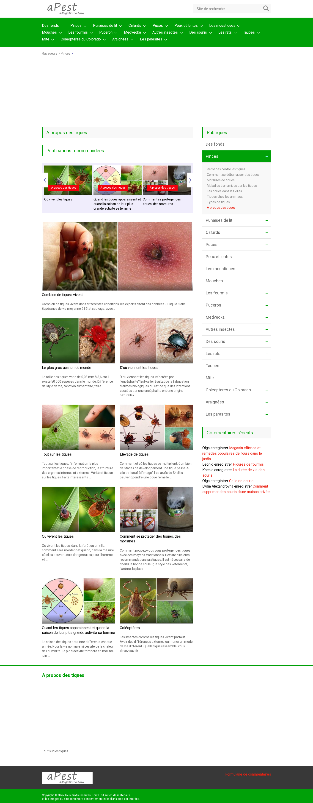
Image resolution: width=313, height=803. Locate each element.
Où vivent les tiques (58, 199)
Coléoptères (130, 628)
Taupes (249, 32)
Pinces (76, 25)
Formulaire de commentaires (248, 774)
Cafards (135, 25)
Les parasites (151, 39)
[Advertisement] (156, 93)
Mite (45, 39)
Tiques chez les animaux (225, 196)
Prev (45, 180)
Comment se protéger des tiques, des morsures (162, 201)
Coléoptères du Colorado (81, 39)
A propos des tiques (63, 187)
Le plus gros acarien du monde (66, 367)
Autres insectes (165, 32)
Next (190, 180)
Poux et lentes (186, 25)
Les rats (225, 32)
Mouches (49, 32)
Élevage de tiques (134, 454)
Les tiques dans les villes (224, 191)
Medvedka (132, 32)
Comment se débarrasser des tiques (233, 174)
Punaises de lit (105, 25)
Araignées (120, 39)
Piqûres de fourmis (248, 464)
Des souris (198, 32)
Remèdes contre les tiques (226, 169)
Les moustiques (222, 25)
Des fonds (50, 25)
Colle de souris (241, 481)
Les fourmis (78, 32)
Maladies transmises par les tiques (232, 185)
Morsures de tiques (221, 180)
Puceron (106, 32)
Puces (158, 25)
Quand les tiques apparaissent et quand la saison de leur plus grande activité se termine (117, 203)
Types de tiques (218, 202)
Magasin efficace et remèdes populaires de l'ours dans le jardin (232, 453)
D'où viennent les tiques (139, 367)
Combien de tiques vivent (62, 295)
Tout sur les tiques (57, 454)
